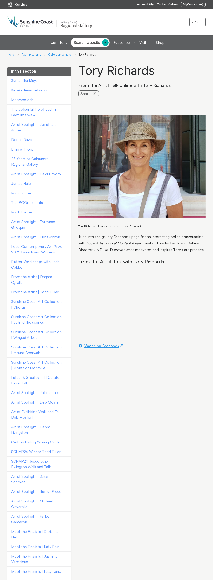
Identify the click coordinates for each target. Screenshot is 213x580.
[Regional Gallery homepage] (98, 22)
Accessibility (145, 4)
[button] (197, 22)
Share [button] (85, 93)
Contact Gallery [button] (167, 4)
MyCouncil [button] (190, 4)
